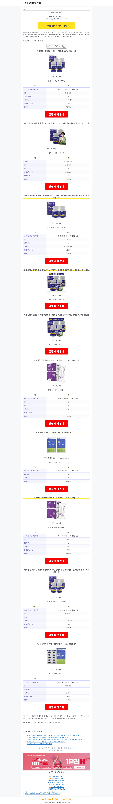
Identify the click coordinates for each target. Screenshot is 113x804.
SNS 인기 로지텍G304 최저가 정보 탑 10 (39, 744)
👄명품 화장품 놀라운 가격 (56, 780)
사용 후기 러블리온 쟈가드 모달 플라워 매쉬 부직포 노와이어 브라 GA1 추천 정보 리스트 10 (54, 740)
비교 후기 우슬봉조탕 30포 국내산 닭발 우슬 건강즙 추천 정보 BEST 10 (42, 794)
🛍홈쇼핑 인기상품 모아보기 (56, 783)
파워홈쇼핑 (62, 799)
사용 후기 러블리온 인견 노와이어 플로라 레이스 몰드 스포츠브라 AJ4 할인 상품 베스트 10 (54, 735)
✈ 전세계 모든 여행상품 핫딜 (56, 789)
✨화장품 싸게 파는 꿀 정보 (56, 776)
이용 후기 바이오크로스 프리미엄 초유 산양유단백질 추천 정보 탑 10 (47, 737)
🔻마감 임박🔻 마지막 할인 (56, 25)
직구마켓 (68, 799)
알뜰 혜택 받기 (56, 114)
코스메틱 (44, 799)
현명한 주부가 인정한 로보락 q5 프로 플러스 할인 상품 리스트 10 (46, 742)
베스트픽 (50, 799)
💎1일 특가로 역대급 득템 (56, 785)
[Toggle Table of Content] (63, 46)
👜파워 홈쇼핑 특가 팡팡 (56, 787)
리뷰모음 (55, 799)
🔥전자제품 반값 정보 (56, 778)
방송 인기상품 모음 (33, 2)
